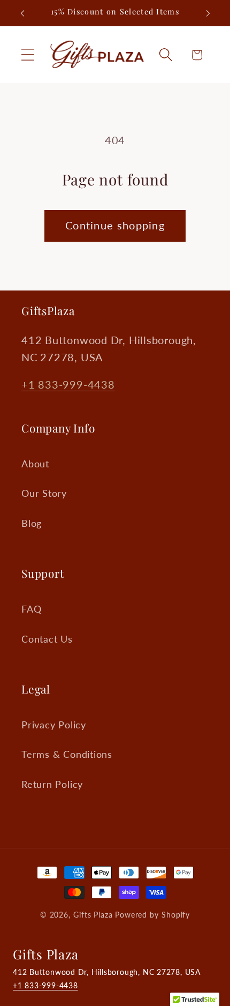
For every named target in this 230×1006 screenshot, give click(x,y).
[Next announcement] (208, 13)
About (35, 464)
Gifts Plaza (93, 914)
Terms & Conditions (66, 754)
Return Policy (52, 784)
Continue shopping (115, 225)
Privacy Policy (53, 725)
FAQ (31, 609)
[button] (27, 55)
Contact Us (47, 639)
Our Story (44, 493)
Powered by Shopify (152, 914)
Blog (31, 523)
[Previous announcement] (22, 13)
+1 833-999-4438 (68, 384)
